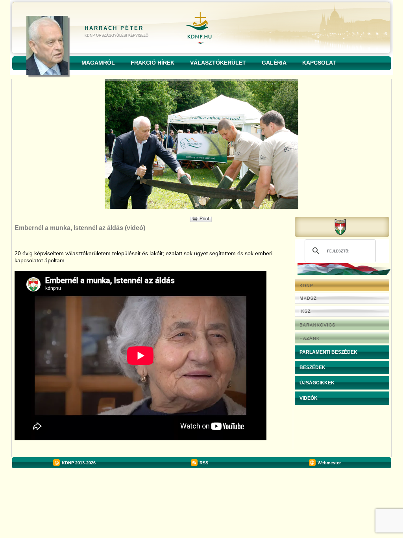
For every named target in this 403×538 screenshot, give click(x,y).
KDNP (68, 462)
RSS (204, 462)
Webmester (329, 462)
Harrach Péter (114, 28)
